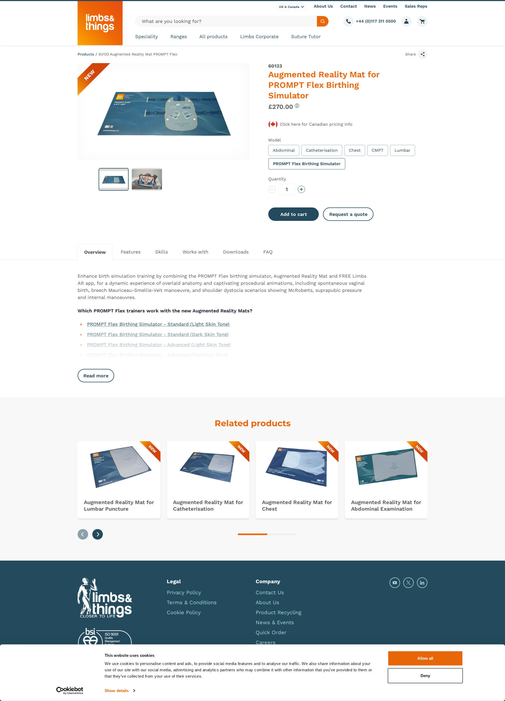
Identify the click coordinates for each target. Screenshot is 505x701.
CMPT (377, 150)
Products (86, 54)
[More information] (297, 106)
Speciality (146, 36)
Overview (95, 252)
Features (130, 252)
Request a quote (348, 214)
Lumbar (403, 150)
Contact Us (270, 592)
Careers (266, 642)
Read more (95, 375)
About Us (323, 6)
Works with (195, 252)
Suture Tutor (306, 36)
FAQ (267, 252)
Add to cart (293, 214)
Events (390, 6)
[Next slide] (97, 534)
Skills (161, 252)
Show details (117, 690)
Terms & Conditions (192, 602)
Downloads (236, 252)
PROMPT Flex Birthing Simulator (307, 163)
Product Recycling (278, 612)
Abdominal (284, 150)
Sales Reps (416, 6)
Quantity (277, 178)
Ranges (178, 36)
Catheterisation (322, 150)
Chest (355, 150)
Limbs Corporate (259, 36)
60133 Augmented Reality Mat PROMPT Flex (138, 54)
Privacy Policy (184, 592)
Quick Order (271, 632)
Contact (348, 6)
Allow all (425, 658)
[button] (114, 179)
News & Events (275, 622)
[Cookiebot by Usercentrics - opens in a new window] (70, 691)
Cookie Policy (184, 612)
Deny (425, 675)
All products (213, 36)
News (370, 6)
